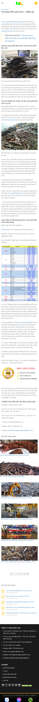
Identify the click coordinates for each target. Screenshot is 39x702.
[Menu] (2, 3)
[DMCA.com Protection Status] (26, 685)
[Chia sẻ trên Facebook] (14, 574)
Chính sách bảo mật (9, 674)
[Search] (36, 3)
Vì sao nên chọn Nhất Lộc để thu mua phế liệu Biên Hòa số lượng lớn (20, 38)
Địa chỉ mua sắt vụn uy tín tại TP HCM (12, 476)
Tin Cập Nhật (5, 9)
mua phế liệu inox (15, 193)
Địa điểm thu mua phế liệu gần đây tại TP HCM (16, 498)
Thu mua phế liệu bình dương (11, 22)
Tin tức (5, 671)
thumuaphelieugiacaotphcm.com (19, 654)
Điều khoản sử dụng (9, 677)
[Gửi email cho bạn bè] (21, 574)
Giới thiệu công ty (9, 668)
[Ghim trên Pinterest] (24, 574)
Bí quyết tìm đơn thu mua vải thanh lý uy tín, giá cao (17, 540)
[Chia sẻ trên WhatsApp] (11, 574)
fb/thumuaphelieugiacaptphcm (19, 658)
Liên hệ (4, 229)
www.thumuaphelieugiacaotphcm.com (20, 430)
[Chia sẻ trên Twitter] (17, 574)
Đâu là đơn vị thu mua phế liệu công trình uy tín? (16, 519)
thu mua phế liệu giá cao (27, 322)
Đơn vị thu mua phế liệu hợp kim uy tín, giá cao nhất (18, 562)
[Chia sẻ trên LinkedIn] (27, 574)
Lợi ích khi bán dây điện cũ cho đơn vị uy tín (14, 455)
